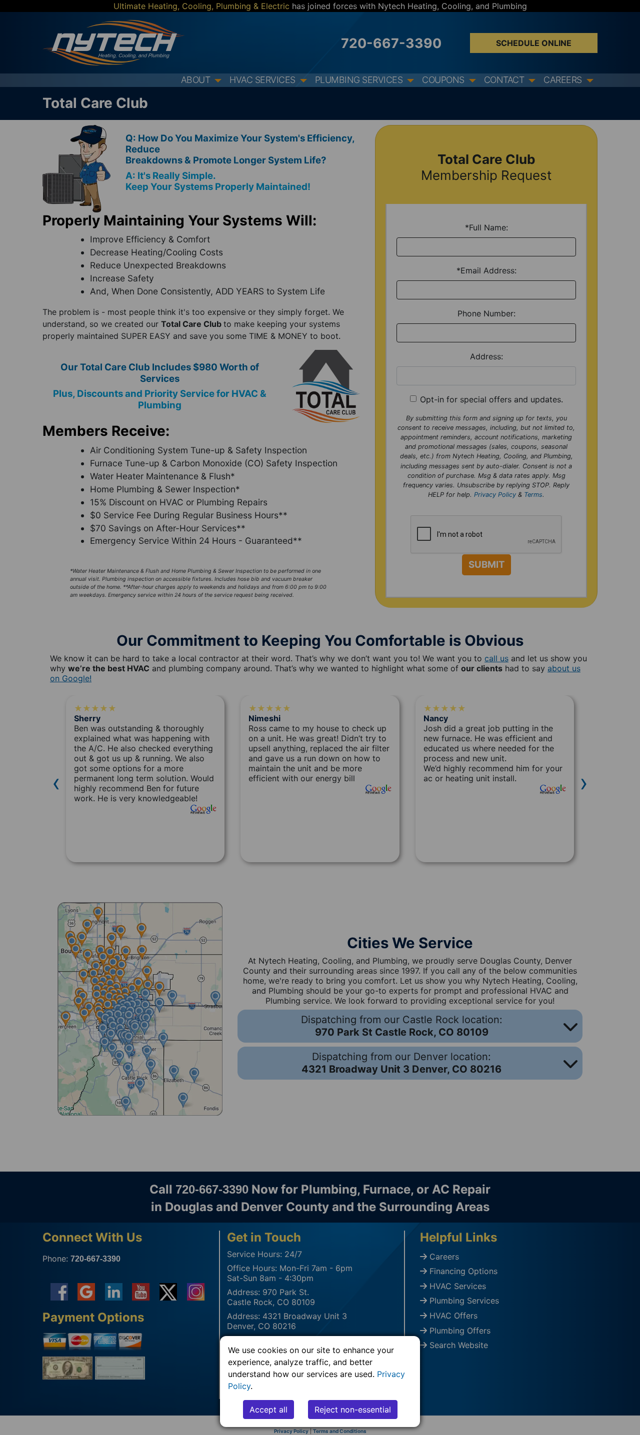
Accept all (269, 1410)
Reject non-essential (352, 1410)
